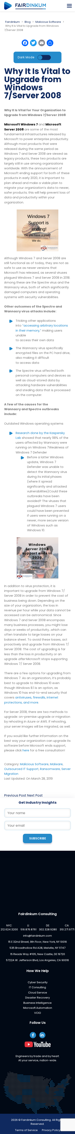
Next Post (35, 795)
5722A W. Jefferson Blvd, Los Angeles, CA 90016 (37, 960)
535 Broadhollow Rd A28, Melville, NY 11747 (37, 948)
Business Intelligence (37, 1003)
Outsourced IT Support (21, 769)
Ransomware (50, 769)
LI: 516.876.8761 (28, 927)
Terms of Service (26, 1130)
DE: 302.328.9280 (48, 927)
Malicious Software (34, 764)
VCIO (37, 1013)
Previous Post (15, 795)
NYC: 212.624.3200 (9, 927)
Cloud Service (37, 993)
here (25, 750)
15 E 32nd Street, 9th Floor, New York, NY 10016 (37, 942)
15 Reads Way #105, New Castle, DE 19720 (37, 954)
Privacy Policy (51, 1130)
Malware (56, 764)
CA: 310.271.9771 (67, 927)
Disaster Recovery (37, 998)
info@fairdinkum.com (37, 936)
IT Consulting (37, 987)
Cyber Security (38, 982)
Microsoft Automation (37, 1008)
